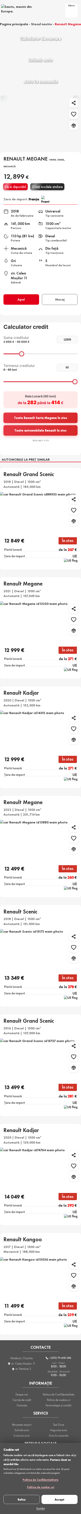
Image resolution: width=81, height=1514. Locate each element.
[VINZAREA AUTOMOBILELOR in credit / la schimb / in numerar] (22, 8)
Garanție (21, 1405)
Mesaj (60, 299)
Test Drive (58, 1425)
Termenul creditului (19, 367)
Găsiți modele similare (47, 186)
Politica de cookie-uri (40, 1487)
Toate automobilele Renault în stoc (40, 430)
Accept (59, 1499)
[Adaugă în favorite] (73, 114)
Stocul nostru (41, 24)
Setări (40, 1508)
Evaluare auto (22, 1435)
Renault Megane (68, 24)
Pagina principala (14, 24)
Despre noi (22, 1394)
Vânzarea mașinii (22, 1425)
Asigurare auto (58, 1430)
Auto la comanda (58, 1435)
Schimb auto (21, 1430)
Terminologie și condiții (58, 1405)
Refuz (21, 1499)
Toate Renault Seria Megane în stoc (40, 418)
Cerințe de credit (21, 1400)
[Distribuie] (73, 103)
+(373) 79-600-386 (60, 1358)
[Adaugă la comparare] (73, 125)
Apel (21, 299)
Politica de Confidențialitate (41, 1480)
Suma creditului (16, 339)
